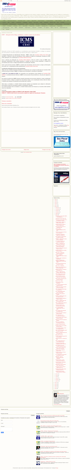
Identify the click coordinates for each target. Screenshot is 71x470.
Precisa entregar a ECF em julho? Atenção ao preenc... (61, 318)
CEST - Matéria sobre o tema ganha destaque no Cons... (60, 274)
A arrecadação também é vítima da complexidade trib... (61, 328)
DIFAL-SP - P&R (52, 22)
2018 (56, 203)
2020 (56, 200)
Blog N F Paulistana (41, 20)
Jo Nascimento (61, 393)
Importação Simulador (58, 24)
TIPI (3, 29)
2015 (56, 382)
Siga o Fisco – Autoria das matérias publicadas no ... (60, 253)
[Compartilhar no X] (19, 96)
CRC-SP (30, 22)
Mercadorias (19, 98)
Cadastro (10, 98)
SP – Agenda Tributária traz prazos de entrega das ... (60, 241)
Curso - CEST (36, 22)
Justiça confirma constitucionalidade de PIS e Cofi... (61, 229)
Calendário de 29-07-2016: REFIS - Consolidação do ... (61, 216)
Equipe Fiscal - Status (59, 280)
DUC (58, 22)
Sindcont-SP (34, 27)
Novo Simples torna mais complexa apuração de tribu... (61, 346)
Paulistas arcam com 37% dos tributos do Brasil (61, 352)
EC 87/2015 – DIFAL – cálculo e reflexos (47, 436)
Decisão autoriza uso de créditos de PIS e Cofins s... (61, 251)
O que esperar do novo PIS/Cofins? (59, 283)
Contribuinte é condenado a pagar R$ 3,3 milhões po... (60, 235)
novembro (57, 209)
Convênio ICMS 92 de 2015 (41, 54)
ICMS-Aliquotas (43, 24)
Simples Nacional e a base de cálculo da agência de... (60, 225)
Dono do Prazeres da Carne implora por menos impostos (61, 277)
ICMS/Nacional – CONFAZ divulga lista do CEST (48, 461)
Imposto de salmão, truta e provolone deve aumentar (60, 305)
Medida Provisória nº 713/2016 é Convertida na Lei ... (61, 270)
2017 (56, 205)
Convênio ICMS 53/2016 (24, 59)
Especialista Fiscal (21, 24)
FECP (27, 24)
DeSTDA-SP (46, 22)
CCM (64, 20)
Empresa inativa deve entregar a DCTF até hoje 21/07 (61, 267)
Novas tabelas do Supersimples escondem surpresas (61, 237)
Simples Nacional (27, 27)
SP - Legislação (46, 27)
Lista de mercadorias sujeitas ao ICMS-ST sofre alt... (61, 299)
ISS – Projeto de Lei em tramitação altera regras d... (61, 315)
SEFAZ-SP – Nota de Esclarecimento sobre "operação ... (60, 357)
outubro (57, 210)
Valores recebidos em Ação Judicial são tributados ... (60, 246)
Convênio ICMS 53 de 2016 (25, 57)
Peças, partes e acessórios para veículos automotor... (61, 279)
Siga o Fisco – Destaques (60, 265)
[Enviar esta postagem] (15, 96)
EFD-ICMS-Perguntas (13, 24)
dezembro (57, 207)
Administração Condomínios (12, 20)
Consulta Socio (18, 22)
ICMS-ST (15, 98)
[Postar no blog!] (18, 96)
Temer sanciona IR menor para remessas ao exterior (61, 264)
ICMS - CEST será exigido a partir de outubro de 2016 (61, 330)
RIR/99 (16, 27)
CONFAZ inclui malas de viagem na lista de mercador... (61, 287)
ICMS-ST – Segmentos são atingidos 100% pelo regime (61, 272)
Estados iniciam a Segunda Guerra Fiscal (60, 350)
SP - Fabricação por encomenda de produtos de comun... (61, 355)
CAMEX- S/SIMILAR (58, 20)
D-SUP (41, 22)
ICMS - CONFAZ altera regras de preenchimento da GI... (61, 303)
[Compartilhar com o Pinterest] (21, 96)
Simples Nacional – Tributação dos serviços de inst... (61, 362)
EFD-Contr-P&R (5, 24)
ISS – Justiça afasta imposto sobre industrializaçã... (60, 292)
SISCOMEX (40, 27)
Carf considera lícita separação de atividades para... (61, 311)
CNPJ (9, 22)
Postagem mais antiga (46, 149)
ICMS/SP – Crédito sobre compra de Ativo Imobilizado (61, 239)
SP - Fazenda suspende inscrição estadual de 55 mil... (61, 285)
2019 (56, 202)
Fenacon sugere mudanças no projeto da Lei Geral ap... (61, 348)
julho (57, 214)
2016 (56, 206)
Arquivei (28, 20)
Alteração (7, 98)
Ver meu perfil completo (58, 404)
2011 (56, 388)
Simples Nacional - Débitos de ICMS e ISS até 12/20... (60, 222)
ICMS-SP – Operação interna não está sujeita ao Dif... (61, 333)
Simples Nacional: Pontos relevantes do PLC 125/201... (61, 372)
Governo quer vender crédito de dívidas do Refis (61, 313)
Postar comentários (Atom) (27, 152)
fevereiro (57, 379)
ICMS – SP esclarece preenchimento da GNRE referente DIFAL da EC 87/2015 (52, 415)
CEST (68, 20)
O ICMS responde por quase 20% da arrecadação (61, 336)
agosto (57, 213)
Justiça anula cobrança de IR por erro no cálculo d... (61, 232)
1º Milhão (4, 20)
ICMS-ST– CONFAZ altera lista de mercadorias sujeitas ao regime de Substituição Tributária (23, 93)
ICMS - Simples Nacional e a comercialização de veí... (60, 341)
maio (57, 375)
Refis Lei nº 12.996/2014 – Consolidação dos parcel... (60, 322)
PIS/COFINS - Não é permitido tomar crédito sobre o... (61, 365)
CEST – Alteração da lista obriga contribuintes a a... (61, 289)
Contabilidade (25, 22)
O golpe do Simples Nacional (60, 324)
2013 (56, 385)
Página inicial (26, 149)
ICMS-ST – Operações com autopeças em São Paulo (60, 244)
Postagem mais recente (6, 149)
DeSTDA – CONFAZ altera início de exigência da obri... (61, 296)
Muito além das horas (59, 334)
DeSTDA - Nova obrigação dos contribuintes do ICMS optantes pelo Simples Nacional (53, 451)
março (57, 378)
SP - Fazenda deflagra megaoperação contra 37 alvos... (60, 308)
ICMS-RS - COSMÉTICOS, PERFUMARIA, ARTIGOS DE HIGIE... (61, 261)
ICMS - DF (37, 24)
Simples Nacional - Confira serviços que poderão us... (60, 360)
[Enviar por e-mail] (17, 96)
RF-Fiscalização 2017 (6, 27)
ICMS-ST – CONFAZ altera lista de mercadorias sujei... (61, 301)
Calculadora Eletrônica (49, 20)
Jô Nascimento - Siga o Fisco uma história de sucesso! (49, 446)
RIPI (12, 27)
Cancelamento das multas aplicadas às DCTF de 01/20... (61, 343)
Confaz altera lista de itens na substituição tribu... (60, 227)
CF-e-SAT (4, 22)
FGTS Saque (32, 24)
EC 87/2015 (62, 22)
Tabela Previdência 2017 (63, 27)
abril (56, 376)
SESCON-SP (21, 27)
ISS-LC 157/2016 (66, 24)
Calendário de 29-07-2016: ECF (61, 218)
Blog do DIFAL (34, 20)
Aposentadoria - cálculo (21, 20)
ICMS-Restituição (50, 24)
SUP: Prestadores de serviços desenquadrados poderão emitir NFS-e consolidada (61, 165)
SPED (52, 27)
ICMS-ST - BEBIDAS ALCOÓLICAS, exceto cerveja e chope (61, 255)
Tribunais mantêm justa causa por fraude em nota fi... (61, 248)
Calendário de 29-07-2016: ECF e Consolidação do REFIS (61, 220)
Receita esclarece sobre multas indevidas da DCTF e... (61, 369)
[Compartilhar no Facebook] (20, 96)
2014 (56, 384)
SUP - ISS (56, 27)
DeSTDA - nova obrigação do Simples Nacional (48, 441)
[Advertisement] (26, 139)
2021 (56, 199)
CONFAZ (13, 22)
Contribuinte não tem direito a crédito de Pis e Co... (60, 367)
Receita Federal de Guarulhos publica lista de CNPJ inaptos (50, 420)
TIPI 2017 (7, 29)
